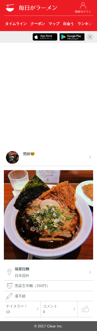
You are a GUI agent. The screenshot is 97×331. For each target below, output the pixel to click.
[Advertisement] (48, 97)
